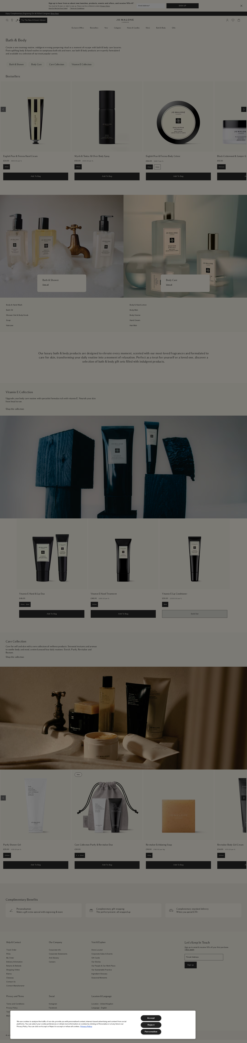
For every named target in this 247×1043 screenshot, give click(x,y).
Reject (151, 1025)
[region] (103, 1025)
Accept (151, 1018)
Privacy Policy (86, 1027)
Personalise (151, 1032)
